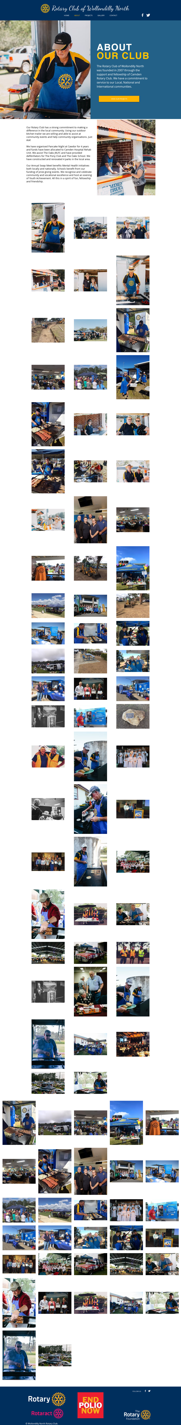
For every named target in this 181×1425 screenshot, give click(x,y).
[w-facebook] (142, 15)
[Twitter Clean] (148, 15)
